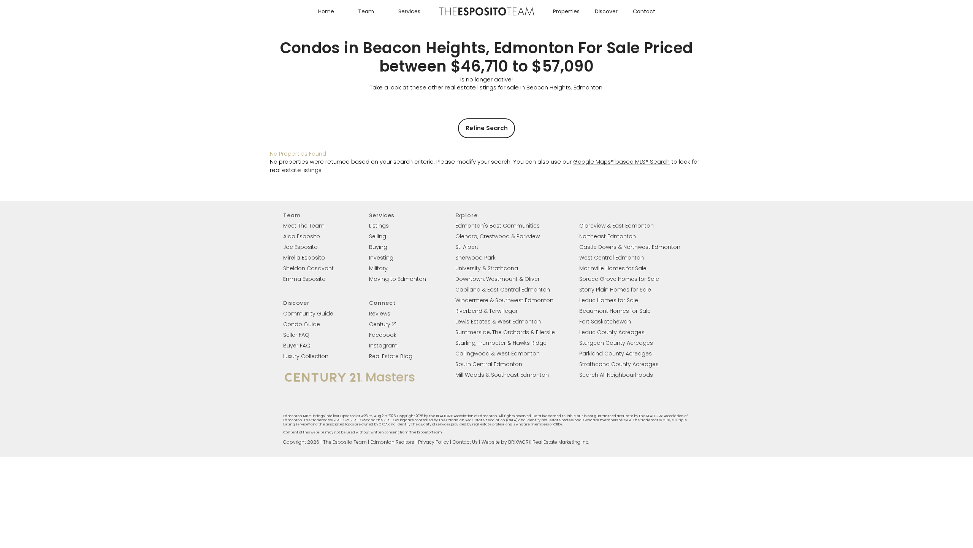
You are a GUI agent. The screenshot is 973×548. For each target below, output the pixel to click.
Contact (644, 11)
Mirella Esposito (304, 257)
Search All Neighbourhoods (616, 375)
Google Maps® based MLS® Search (621, 162)
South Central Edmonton (488, 364)
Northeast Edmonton (607, 236)
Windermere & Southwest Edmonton (504, 300)
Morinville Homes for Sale (613, 268)
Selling (377, 236)
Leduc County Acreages (612, 332)
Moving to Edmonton (397, 279)
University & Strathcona (486, 268)
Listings (379, 225)
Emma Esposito (304, 279)
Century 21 (382, 324)
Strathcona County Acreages (619, 364)
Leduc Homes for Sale (608, 300)
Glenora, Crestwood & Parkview (497, 236)
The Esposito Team (345, 442)
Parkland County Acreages (615, 353)
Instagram (383, 345)
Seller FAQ (296, 335)
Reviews (379, 313)
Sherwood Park (475, 257)
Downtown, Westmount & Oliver (497, 279)
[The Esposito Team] (486, 15)
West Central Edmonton (611, 257)
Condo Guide (301, 324)
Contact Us (465, 442)
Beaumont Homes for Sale (615, 311)
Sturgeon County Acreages (616, 343)
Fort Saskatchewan (605, 321)
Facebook (382, 335)
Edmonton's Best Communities (497, 225)
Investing (381, 257)
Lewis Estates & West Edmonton (498, 321)
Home (326, 11)
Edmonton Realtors (392, 442)
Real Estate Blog (390, 356)
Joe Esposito (300, 247)
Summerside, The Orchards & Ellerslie (505, 332)
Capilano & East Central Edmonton (502, 289)
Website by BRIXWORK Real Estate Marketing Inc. (535, 442)
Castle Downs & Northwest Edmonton (629, 247)
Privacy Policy (433, 442)
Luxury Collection (305, 356)
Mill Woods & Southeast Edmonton (502, 375)
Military (378, 268)
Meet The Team (304, 225)
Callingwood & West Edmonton (497, 353)
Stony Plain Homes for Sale (615, 289)
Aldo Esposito (301, 236)
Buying (378, 247)
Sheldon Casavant (308, 268)
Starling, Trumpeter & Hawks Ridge (501, 343)
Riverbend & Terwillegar (486, 311)
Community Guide (308, 313)
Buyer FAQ (297, 345)
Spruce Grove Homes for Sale (619, 279)
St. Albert (467, 247)
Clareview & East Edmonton (616, 225)
